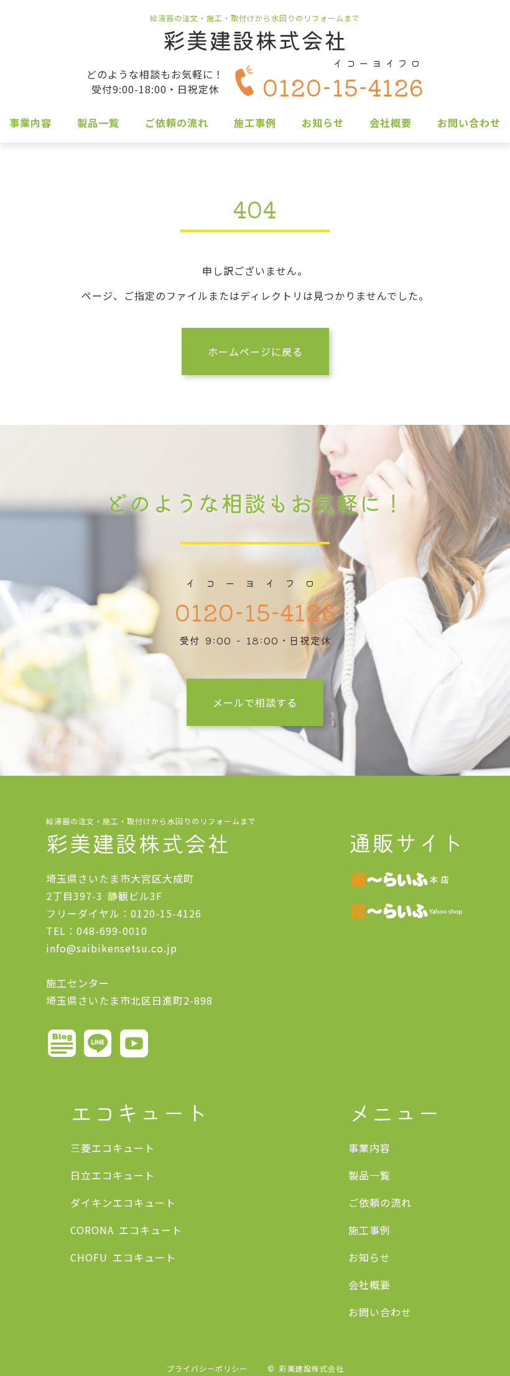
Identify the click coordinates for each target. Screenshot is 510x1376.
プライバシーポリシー (207, 1368)
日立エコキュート (112, 1175)
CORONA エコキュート (126, 1229)
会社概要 (390, 122)
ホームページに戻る (255, 351)
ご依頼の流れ (176, 122)
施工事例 (255, 122)
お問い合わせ (469, 122)
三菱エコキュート (112, 1147)
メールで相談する (255, 702)
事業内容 (30, 122)
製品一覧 (98, 122)
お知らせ (323, 122)
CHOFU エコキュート (123, 1257)
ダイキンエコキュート (123, 1202)
